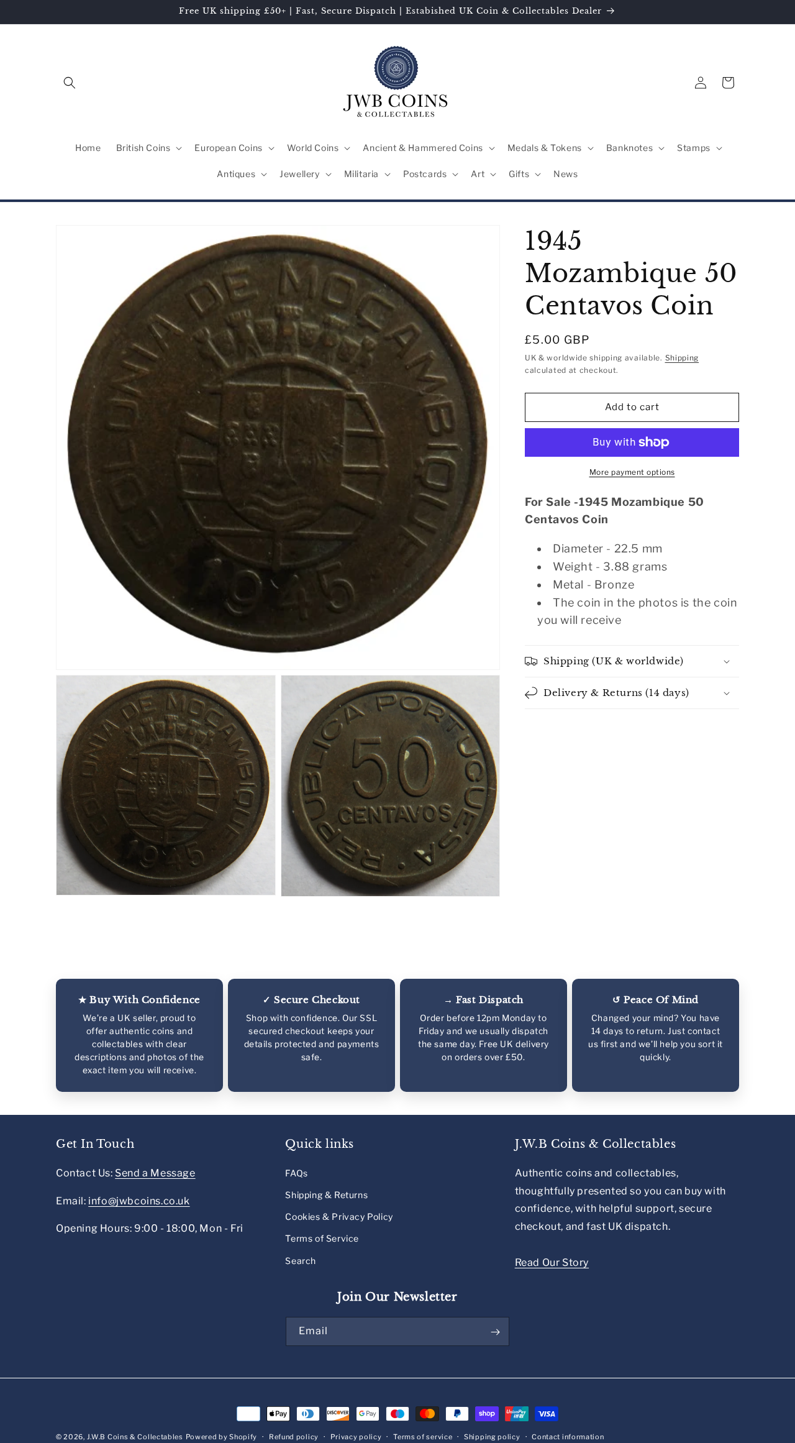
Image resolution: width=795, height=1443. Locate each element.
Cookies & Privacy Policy (339, 1216)
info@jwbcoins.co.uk (138, 1200)
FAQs (296, 1172)
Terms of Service (322, 1238)
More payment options (632, 472)
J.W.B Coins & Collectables (135, 1436)
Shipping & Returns (326, 1194)
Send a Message (155, 1172)
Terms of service (422, 1436)
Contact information (568, 1436)
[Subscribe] (495, 1332)
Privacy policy (356, 1436)
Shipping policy (492, 1436)
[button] (69, 82)
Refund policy (294, 1436)
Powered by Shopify (222, 1436)
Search (300, 1260)
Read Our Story (552, 1262)
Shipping (682, 357)
